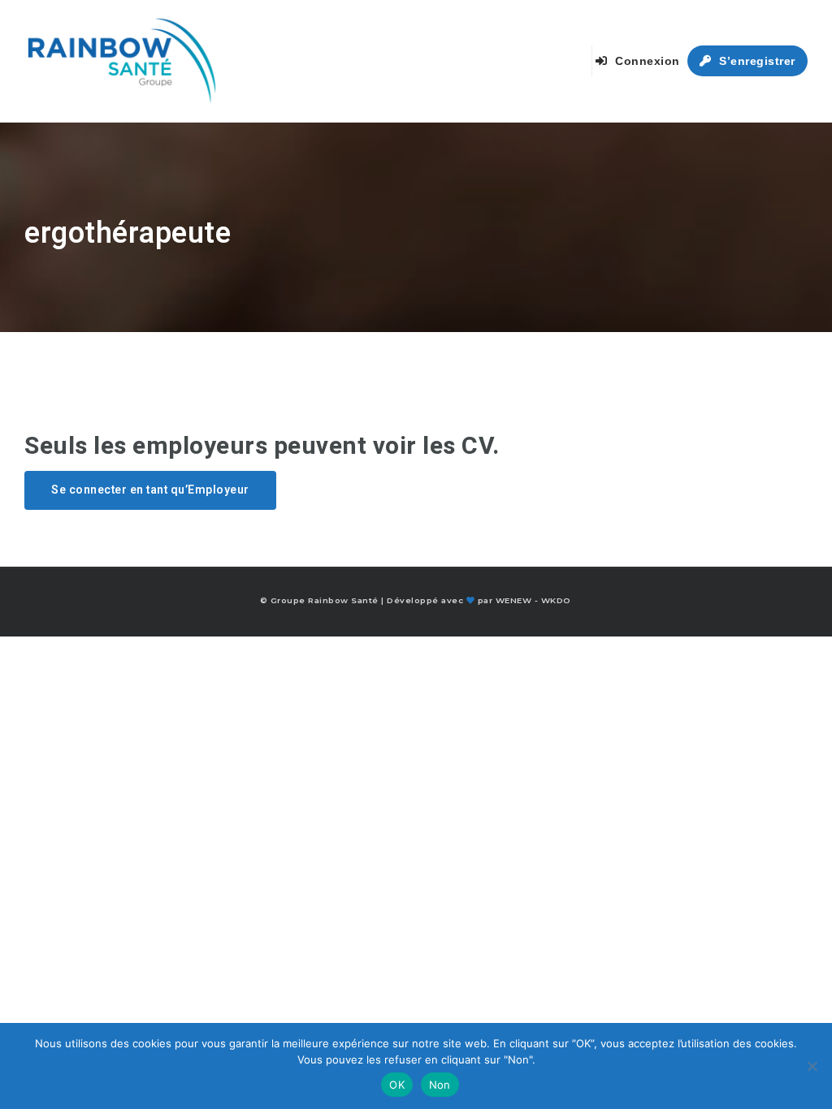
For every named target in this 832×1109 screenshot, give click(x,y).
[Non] (812, 1066)
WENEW (514, 600)
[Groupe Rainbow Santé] (121, 61)
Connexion (646, 60)
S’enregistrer (755, 60)
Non (440, 1084)
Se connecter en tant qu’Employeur (150, 489)
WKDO (556, 600)
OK (397, 1084)
